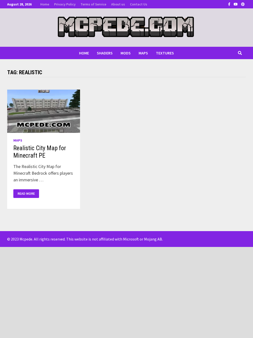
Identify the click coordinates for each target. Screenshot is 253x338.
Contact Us (138, 4)
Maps (143, 52)
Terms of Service (93, 4)
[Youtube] (236, 4)
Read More (26, 193)
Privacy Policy (65, 4)
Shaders (105, 52)
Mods (126, 52)
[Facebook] (229, 4)
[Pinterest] (243, 4)
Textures (165, 52)
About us (118, 4)
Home (44, 4)
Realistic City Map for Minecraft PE (39, 152)
